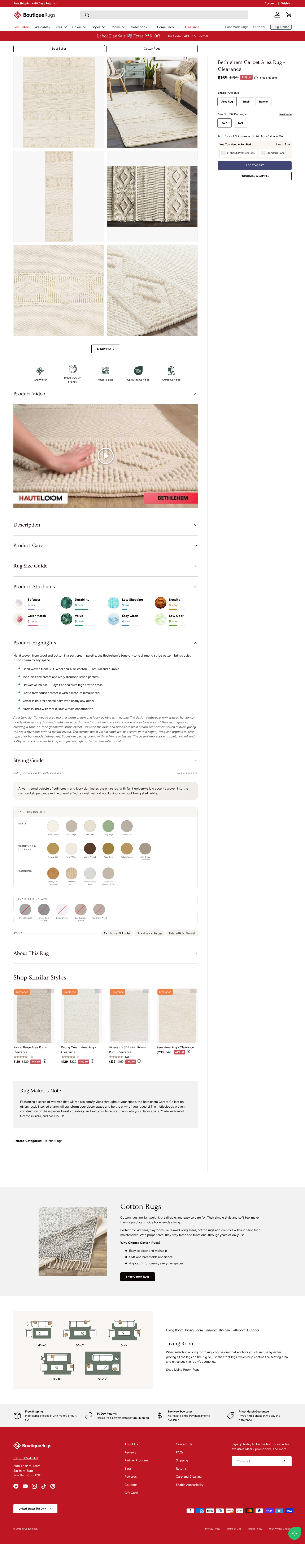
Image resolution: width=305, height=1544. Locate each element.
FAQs (180, 1452)
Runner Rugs (53, 1141)
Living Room (174, 1330)
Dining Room (194, 1330)
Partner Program (136, 1460)
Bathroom (238, 1330)
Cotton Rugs (152, 48)
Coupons (131, 1485)
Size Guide (285, 114)
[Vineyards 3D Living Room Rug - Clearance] (129, 1016)
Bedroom (211, 1330)
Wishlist (286, 3)
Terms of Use (234, 1528)
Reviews (130, 1452)
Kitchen (224, 1330)
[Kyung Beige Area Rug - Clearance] (34, 1016)
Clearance (192, 27)
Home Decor (166, 27)
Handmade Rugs (236, 27)
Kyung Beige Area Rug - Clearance (30, 1049)
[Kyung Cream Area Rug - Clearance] (81, 1016)
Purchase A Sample (254, 176)
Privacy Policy (212, 1528)
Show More (105, 348)
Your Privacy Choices (280, 1528)
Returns (181, 1468)
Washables (42, 27)
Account (270, 3)
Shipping (182, 1460)
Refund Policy (255, 1528)
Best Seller (59, 48)
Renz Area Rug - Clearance (175, 1047)
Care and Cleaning (189, 1476)
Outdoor (259, 27)
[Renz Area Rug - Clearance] (177, 1016)
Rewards (131, 1476)
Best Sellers (21, 27)
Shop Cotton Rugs (137, 1276)
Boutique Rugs (29, 1528)
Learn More (283, 144)
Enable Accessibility (190, 1485)
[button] (289, 14)
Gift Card (131, 1493)
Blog (128, 1468)
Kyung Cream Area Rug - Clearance (78, 1049)
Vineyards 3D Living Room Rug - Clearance (127, 1049)
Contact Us (184, 1444)
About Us (131, 1444)
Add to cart (255, 165)
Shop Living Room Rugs (182, 1370)
